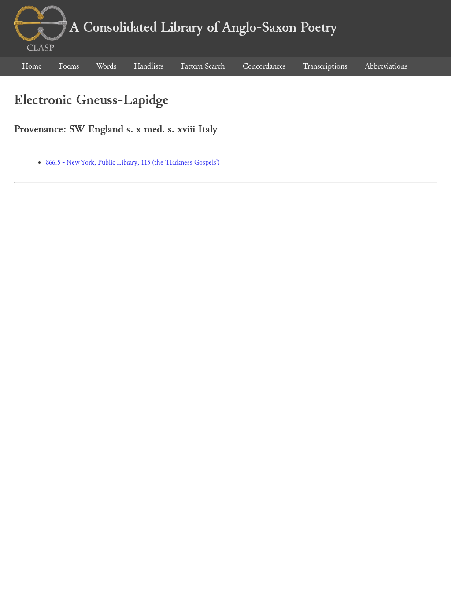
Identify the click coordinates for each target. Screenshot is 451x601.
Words (106, 66)
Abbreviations (386, 66)
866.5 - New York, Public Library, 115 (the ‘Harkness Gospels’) (133, 163)
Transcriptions (325, 66)
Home (31, 66)
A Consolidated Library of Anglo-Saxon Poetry (203, 27)
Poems (69, 66)
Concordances (264, 66)
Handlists (148, 66)
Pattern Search (203, 66)
